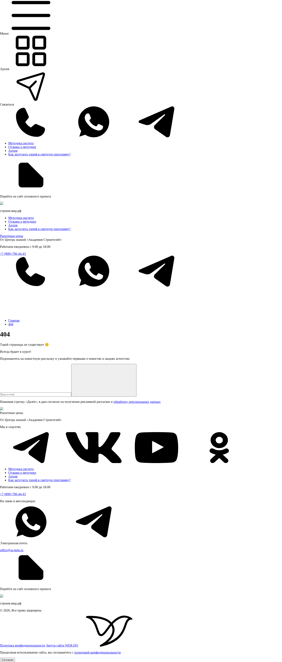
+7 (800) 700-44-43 (13, 253)
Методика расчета (21, 143)
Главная (13, 320)
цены (11, 236)
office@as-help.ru (11, 550)
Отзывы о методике (22, 147)
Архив (13, 150)
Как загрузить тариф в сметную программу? (39, 154)
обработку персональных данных (137, 401)
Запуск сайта (62, 645)
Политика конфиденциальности (22, 645)
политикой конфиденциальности (97, 652)
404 (10, 324)
